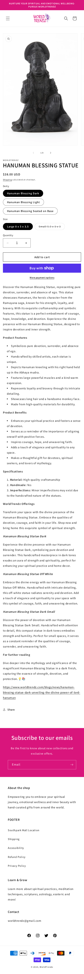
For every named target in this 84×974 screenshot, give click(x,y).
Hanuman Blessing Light (23, 202)
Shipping (7, 179)
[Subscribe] (71, 764)
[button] (8, 18)
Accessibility (16, 848)
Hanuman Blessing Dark (23, 193)
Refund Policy (17, 857)
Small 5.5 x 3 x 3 (52, 227)
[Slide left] (33, 153)
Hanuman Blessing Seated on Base (30, 211)
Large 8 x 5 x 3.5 (18, 226)
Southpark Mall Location (23, 830)
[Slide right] (50, 153)
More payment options (42, 277)
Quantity (8, 235)
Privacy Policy (17, 866)
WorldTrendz (46, 967)
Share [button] (11, 709)
